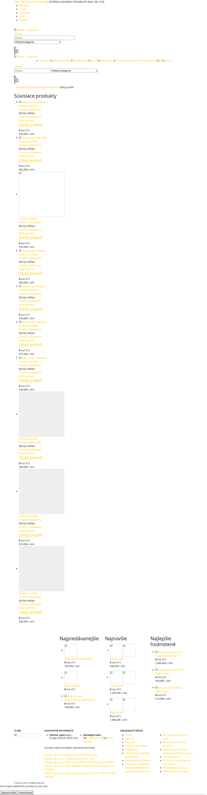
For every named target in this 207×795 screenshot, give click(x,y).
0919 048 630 (39, 1)
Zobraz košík (8, 792)
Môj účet (24, 5)
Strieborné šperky (63, 60)
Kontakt (129, 738)
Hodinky (96, 60)
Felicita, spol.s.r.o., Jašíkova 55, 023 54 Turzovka (71, 755)
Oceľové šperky (83, 60)
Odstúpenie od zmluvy (176, 771)
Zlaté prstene (26, 120)
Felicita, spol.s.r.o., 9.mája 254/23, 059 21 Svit (69, 758)
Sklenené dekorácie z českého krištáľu (138, 60)
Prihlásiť (23, 20)
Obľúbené (24, 12)
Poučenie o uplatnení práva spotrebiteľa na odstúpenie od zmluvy (137, 767)
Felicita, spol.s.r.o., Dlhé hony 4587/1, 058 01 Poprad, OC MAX (79, 762)
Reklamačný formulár (175, 767)
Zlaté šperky (46, 60)
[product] (106, 102)
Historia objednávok (136, 746)
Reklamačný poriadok (137, 760)
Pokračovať (25, 792)
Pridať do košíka (28, 106)
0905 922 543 (22, 1)
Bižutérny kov (109, 60)
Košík (22, 16)
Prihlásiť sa (131, 749)
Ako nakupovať (171, 756)
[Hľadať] (64, 42)
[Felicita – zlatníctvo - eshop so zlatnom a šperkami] (26, 29)
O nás (22, 9)
